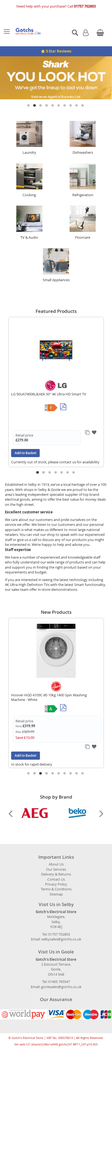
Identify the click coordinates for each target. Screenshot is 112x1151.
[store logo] (37, 31)
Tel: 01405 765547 (56, 975)
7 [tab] (65, 99)
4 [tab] (47, 99)
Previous (11, 807)
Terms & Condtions (56, 882)
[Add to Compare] (88, 426)
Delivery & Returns (56, 867)
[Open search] (75, 32)
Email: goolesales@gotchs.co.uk (56, 980)
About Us (56, 857)
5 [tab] (53, 99)
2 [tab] (35, 99)
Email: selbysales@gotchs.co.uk (56, 932)
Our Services (56, 862)
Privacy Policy (56, 877)
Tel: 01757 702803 (56, 927)
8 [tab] (71, 99)
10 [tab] (83, 99)
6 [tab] (59, 99)
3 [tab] (41, 99)
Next (101, 807)
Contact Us (56, 872)
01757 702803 (85, 6)
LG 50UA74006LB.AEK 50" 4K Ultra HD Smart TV (48, 387)
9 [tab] (77, 99)
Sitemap (56, 887)
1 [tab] (29, 99)
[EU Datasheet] (63, 400)
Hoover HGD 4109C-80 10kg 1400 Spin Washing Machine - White (49, 690)
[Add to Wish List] (95, 426)
